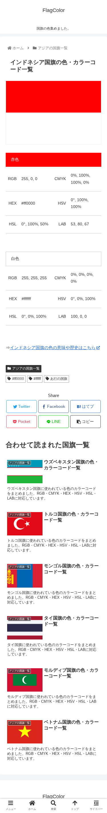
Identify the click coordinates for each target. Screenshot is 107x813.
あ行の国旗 (58, 379)
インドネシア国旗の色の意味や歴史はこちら (53, 347)
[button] (95, 590)
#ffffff (37, 379)
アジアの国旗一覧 (26, 368)
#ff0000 (18, 379)
